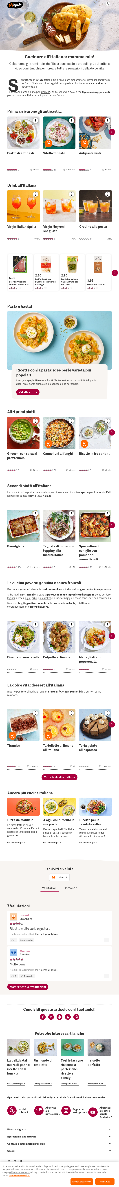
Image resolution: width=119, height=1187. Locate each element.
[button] (13, 917)
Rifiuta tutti (105, 1181)
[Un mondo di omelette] (45, 1062)
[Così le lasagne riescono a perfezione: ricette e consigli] (72, 1062)
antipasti (45, 91)
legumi (11, 598)
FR (15, 1161)
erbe (34, 598)
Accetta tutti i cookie (81, 1181)
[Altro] (106, 940)
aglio (28, 598)
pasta (14, 492)
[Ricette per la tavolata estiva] (95, 821)
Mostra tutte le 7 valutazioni (28, 987)
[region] (59, 1174)
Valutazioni (49, 888)
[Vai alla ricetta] (23, 145)
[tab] (59, 1129)
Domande (70, 888)
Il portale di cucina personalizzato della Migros (31, 1097)
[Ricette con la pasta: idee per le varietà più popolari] (59, 340)
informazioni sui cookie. (19, 1175)
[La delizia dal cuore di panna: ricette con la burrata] (18, 1062)
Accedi (63, 877)
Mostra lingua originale (46, 933)
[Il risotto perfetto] (99, 1062)
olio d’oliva (45, 598)
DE (8, 1161)
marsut (24, 915)
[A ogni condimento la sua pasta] (59, 821)
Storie (63, 1097)
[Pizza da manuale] (23, 821)
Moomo (25, 951)
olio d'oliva (80, 83)
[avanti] (112, 132)
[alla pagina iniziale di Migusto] (15, 3)
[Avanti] (115, 273)
